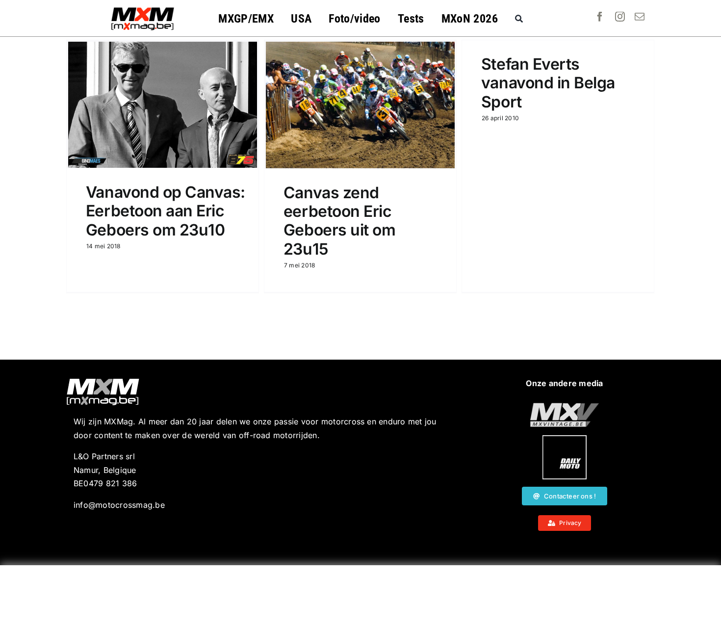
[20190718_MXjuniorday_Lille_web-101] (564, 407)
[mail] (639, 17)
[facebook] (600, 17)
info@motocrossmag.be (119, 505)
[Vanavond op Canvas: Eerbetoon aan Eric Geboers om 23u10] (162, 105)
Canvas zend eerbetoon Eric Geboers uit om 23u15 (339, 221)
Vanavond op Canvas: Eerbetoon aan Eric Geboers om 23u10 (165, 211)
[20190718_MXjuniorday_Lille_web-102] (564, 439)
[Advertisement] (360, 597)
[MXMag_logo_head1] (143, 10)
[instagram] (620, 17)
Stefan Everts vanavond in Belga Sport (548, 82)
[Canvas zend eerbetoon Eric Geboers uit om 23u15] (360, 105)
